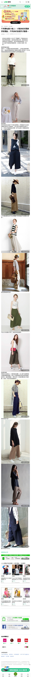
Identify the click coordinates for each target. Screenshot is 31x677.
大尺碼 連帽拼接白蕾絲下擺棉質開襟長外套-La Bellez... (6, 602)
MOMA (2, 582)
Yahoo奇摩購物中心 (5, 605)
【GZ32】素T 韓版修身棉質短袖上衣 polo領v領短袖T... (17, 579)
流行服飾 (10, 26)
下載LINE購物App (4, 654)
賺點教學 (3, 656)
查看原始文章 (4, 552)
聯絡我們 (12, 656)
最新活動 (11, 654)
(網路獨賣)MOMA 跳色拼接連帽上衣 (6, 579)
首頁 (2, 26)
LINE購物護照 (16, 654)
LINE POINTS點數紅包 (24, 654)
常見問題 (7, 656)
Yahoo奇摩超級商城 (16, 582)
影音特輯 (6, 26)
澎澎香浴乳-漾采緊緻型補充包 (17, 602)
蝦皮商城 (14, 605)
